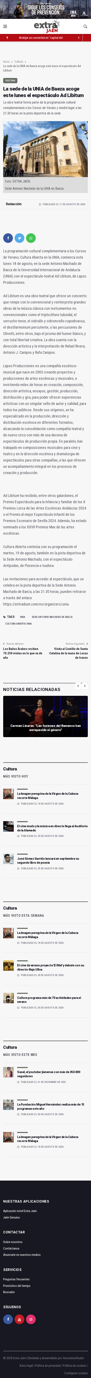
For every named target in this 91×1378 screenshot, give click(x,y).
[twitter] (19, 238)
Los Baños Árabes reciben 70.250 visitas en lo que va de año (22, 653)
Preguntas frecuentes (16, 1279)
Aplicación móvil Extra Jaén (20, 1211)
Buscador (9, 1292)
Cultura (19, 61)
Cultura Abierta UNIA (18, 623)
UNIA (22, 617)
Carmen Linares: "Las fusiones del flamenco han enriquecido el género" (45, 728)
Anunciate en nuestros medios (22, 1255)
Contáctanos (11, 1248)
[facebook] (8, 238)
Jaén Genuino (11, 1217)
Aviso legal (26, 1366)
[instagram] (31, 1319)
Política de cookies (74, 1366)
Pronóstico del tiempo (16, 1286)
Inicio (6, 61)
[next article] (79, 37)
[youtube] (19, 1319)
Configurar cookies (76, 1373)
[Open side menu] (5, 26)
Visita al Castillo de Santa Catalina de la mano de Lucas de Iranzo (68, 653)
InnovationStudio (73, 1358)
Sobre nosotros (12, 1242)
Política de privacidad (48, 1366)
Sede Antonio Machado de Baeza (52, 617)
